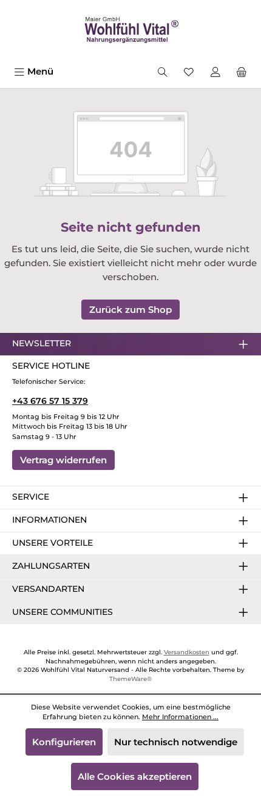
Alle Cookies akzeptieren (135, 776)
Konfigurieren (64, 742)
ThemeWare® (130, 679)
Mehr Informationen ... (180, 716)
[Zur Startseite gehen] (130, 30)
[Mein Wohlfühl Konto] (215, 71)
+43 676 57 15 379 (50, 400)
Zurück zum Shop (130, 309)
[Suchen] (162, 71)
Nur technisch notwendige (175, 742)
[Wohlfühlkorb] (241, 71)
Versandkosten (186, 652)
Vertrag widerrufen (63, 460)
